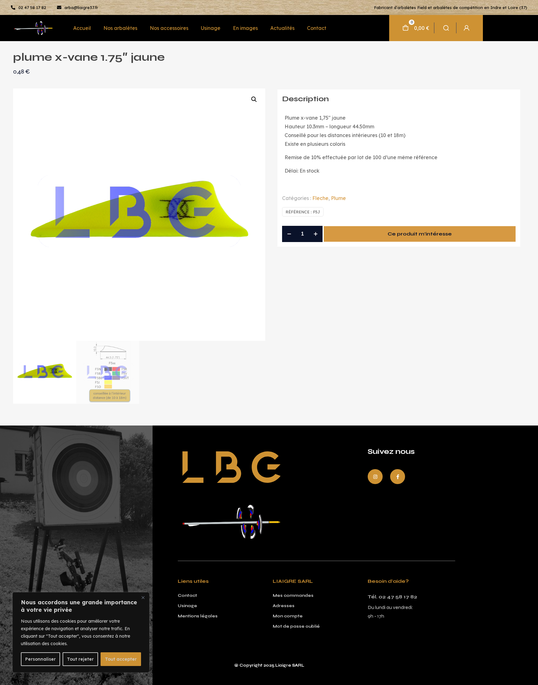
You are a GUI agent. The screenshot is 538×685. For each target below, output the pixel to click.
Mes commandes (293, 595)
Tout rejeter (80, 659)
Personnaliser (40, 659)
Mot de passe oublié (296, 626)
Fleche (320, 198)
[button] (254, 99)
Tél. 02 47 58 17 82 (392, 597)
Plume (338, 198)
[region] (80, 632)
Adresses (284, 605)
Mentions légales (198, 616)
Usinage (187, 605)
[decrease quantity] (289, 233)
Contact (187, 595)
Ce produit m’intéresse (420, 234)
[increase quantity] (315, 233)
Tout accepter (121, 659)
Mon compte (288, 616)
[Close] (143, 597)
